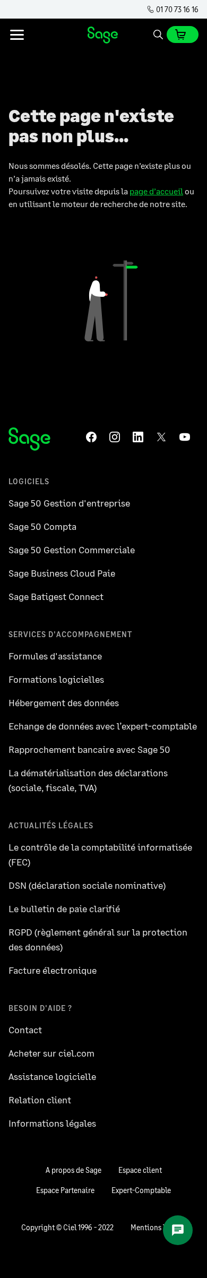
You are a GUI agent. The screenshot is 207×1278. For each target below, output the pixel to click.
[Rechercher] (158, 34)
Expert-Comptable (141, 1190)
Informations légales (52, 1123)
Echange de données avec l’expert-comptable (102, 726)
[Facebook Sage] (93, 437)
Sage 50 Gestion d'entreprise (69, 503)
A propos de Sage (73, 1169)
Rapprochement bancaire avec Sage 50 (89, 749)
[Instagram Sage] (116, 437)
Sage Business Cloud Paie (61, 573)
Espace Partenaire (65, 1190)
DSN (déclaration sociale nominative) (87, 885)
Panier (183, 34)
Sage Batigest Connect (56, 596)
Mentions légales (158, 1227)
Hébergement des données (63, 702)
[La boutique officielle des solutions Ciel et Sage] (103, 34)
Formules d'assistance (55, 656)
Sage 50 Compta (42, 526)
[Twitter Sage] (163, 437)
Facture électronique (52, 970)
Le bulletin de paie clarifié (64, 908)
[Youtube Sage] (187, 437)
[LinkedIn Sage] (140, 437)
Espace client (140, 1169)
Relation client (39, 1099)
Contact (25, 1029)
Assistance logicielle (52, 1076)
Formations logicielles (56, 679)
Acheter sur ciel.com (51, 1053)
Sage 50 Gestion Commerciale (71, 549)
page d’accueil (156, 191)
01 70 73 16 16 (176, 9)
